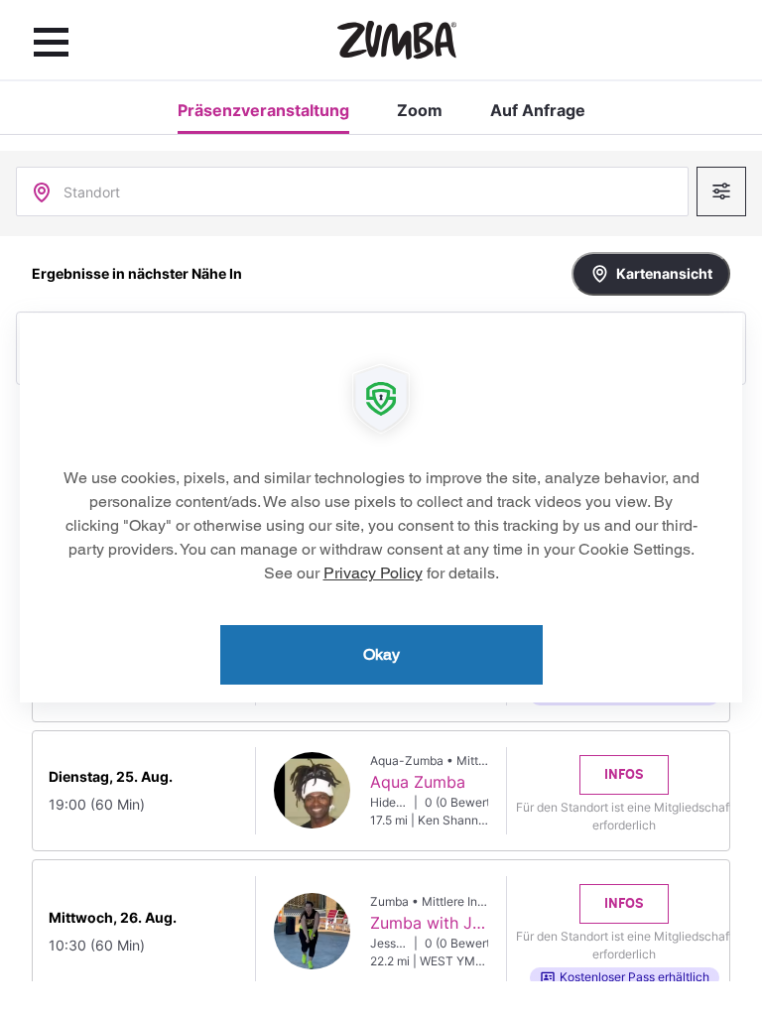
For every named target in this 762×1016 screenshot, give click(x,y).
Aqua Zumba (417, 782)
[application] (381, 508)
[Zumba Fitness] (396, 40)
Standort (92, 192)
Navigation (51, 42)
